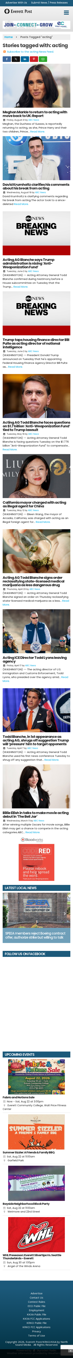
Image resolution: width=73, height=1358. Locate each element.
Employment (36, 1310)
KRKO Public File (37, 1323)
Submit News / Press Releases (49, 2)
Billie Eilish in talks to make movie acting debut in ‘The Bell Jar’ (36, 814)
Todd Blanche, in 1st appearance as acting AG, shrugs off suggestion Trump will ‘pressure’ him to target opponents (36, 740)
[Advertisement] (36, 25)
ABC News (33, 119)
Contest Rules (36, 1301)
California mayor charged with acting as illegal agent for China (34, 504)
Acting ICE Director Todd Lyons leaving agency (35, 659)
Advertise (37, 1293)
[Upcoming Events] (36, 1076)
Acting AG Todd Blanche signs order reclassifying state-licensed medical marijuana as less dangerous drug (33, 581)
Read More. (37, 131)
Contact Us (36, 1297)
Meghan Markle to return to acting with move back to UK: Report (35, 114)
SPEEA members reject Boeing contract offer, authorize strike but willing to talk (35, 935)
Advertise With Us (16, 2)
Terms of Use (36, 1335)
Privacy (36, 1331)
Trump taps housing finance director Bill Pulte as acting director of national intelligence (36, 343)
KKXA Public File (36, 1314)
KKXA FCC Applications (36, 1318)
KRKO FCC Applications (36, 1327)
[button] (66, 12)
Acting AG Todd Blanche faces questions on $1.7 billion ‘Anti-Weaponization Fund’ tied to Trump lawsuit (36, 426)
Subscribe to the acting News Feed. (30, 51)
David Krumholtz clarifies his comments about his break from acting (36, 186)
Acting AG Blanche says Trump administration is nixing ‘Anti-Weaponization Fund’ (28, 263)
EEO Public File (37, 1306)
